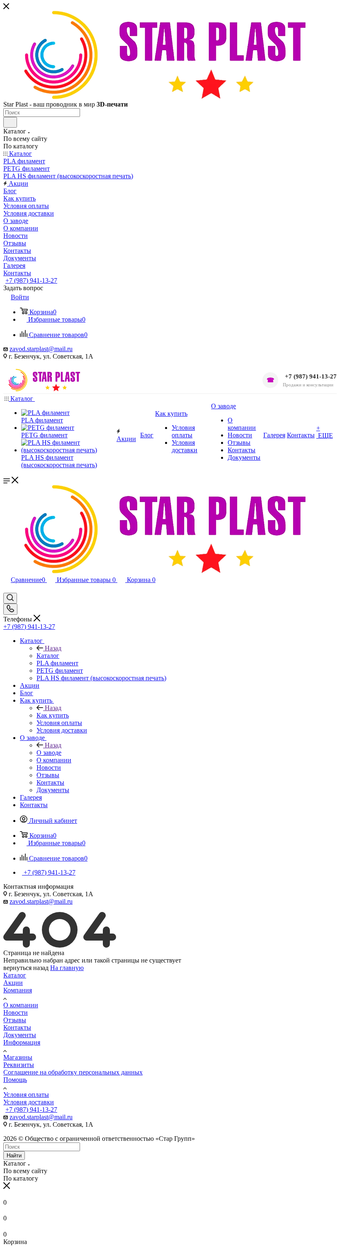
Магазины (17, 1057)
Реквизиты (18, 1064)
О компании (20, 1005)
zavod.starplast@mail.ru (41, 348)
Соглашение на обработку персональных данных (73, 1072)
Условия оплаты (26, 1094)
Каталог (47, 655)
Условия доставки (28, 1102)
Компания (17, 990)
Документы (19, 1034)
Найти (14, 1155)
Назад (53, 648)
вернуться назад (26, 967)
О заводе (48, 752)
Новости (15, 1012)
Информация (21, 1042)
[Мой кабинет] (7, 588)
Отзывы (14, 1019)
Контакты (17, 1027)
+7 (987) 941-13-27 (31, 280)
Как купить (52, 715)
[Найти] (10, 122)
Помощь (15, 1079)
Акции (13, 982)
